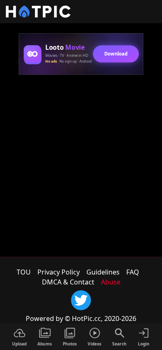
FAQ (132, 272)
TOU (24, 272)
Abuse (110, 282)
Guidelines (103, 272)
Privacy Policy (58, 272)
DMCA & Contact (68, 282)
